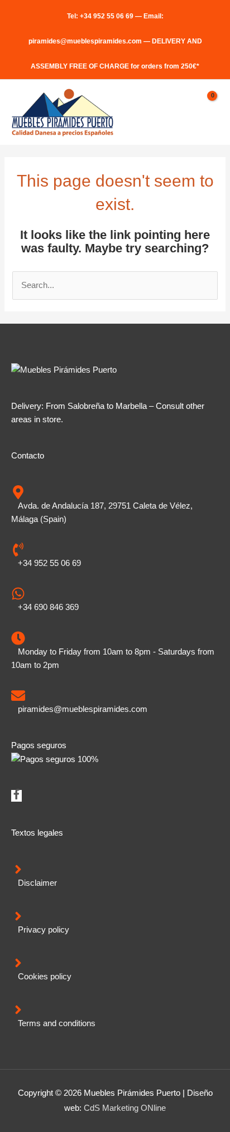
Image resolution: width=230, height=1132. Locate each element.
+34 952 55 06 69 (106, 16)
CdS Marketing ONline (125, 1108)
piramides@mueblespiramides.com (85, 41)
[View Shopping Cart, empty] (207, 112)
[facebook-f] (16, 796)
